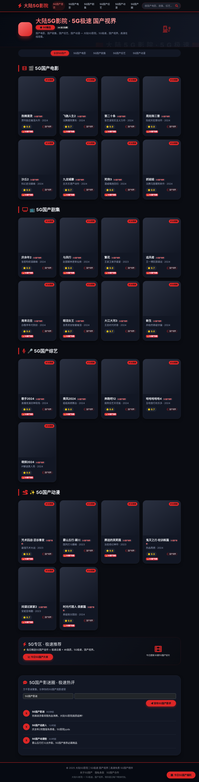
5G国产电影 (74, 6)
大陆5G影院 (35, 5)
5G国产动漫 (120, 6)
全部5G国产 (60, 53)
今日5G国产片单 (39, 657)
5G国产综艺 (105, 6)
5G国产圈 (135, 6)
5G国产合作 (112, 772)
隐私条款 (99, 772)
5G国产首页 (58, 6)
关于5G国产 (86, 772)
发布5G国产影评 (162, 703)
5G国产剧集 (89, 6)
